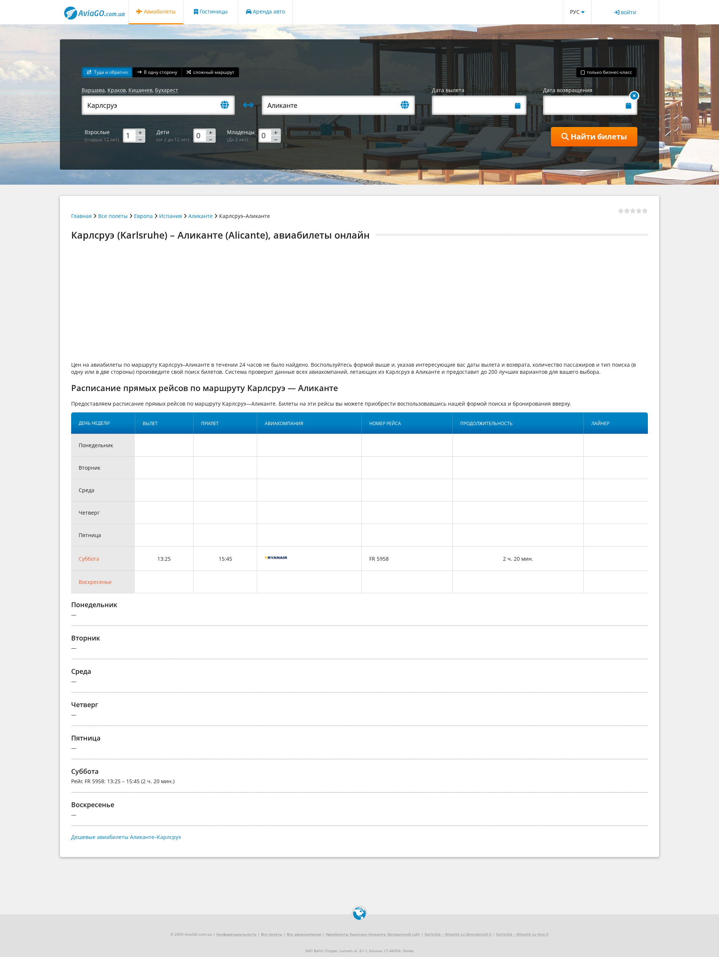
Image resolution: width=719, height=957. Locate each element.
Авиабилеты (159, 11)
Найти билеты (598, 136)
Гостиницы (213, 11)
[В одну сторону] (634, 96)
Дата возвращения (567, 90)
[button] (107, 72)
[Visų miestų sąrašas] (228, 105)
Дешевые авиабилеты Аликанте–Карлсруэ (126, 837)
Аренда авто (268, 11)
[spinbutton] (134, 135)
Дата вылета (448, 90)
